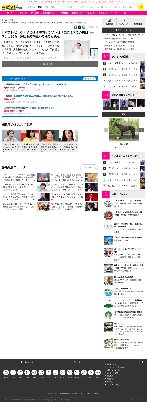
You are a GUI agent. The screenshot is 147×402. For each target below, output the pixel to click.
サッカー (61, 7)
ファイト (90, 7)
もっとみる (87, 167)
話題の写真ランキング (123, 95)
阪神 (53, 7)
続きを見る (47, 64)
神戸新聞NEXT (64, 393)
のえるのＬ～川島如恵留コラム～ (44, 13)
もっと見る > (89, 79)
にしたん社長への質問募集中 (78, 2)
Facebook (29, 362)
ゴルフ (81, 7)
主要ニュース (122, 30)
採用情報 (110, 379)
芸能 (40, 7)
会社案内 (110, 376)
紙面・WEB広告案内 (114, 370)
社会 (131, 7)
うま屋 (100, 7)
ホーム (4, 20)
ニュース (23, 13)
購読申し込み (111, 364)
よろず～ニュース (92, 393)
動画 (124, 7)
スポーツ (72, 7)
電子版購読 (138, 24)
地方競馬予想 (47, 2)
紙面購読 (109, 24)
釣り (121, 2)
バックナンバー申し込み (115, 367)
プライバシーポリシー (114, 385)
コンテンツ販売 (112, 373)
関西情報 (64, 13)
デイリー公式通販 (99, 2)
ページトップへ (142, 362)
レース (108, 7)
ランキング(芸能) (120, 56)
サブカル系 (90, 13)
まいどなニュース (78, 393)
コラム (117, 7)
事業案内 (110, 382)
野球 (46, 7)
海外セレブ (103, 13)
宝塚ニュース (77, 13)
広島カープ (112, 2)
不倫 (124, 13)
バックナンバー (124, 24)
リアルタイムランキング (124, 156)
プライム (31, 7)
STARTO (114, 13)
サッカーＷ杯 (60, 2)
